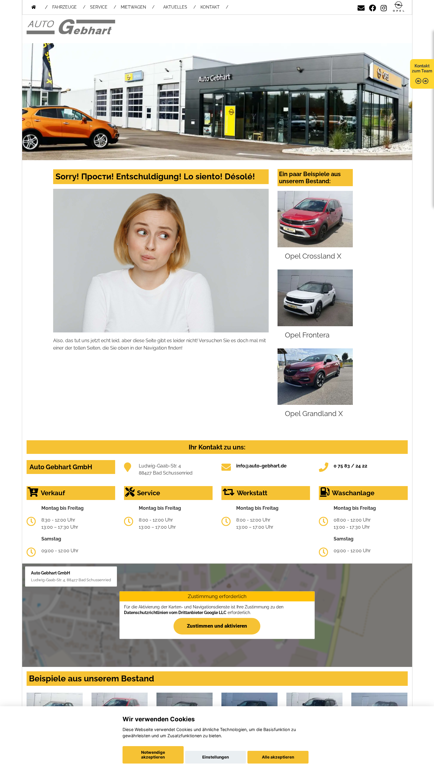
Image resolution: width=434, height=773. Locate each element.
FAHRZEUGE (64, 7)
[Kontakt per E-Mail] (361, 7)
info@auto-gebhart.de (261, 466)
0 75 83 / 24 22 (350, 466)
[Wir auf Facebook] (372, 7)
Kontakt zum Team (422, 68)
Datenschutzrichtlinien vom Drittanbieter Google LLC (175, 612)
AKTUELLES (175, 7)
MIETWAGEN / (137, 7)
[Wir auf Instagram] (384, 7)
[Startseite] (398, 7)
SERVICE (98, 7)
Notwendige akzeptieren (153, 754)
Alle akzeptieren (278, 757)
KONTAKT (210, 7)
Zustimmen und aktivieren (217, 626)
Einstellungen (215, 757)
